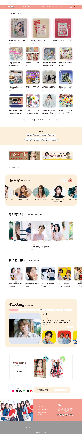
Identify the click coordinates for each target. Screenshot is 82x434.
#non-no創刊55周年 (30, 137)
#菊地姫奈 (37, 137)
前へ (24, 120)
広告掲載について (41, 411)
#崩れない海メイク (30, 135)
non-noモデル (21, 6)
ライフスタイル (54, 6)
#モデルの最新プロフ (44, 135)
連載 (25, 6)
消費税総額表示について (42, 412)
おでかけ (59, 6)
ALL (13, 309)
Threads (28, 391)
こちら (66, 411)
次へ (57, 120)
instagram (13, 391)
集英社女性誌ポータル (41, 415)
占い (66, 6)
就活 (50, 6)
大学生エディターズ (45, 6)
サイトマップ (40, 404)
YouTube (31, 391)
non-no (65, 415)
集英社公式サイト (41, 414)
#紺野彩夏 (43, 137)
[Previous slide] (38, 241)
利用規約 (39, 407)
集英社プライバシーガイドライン (43, 409)
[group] (25, 328)
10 (49, 119)
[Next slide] (65, 180)
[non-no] (10, 7)
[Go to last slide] (61, 180)
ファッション (33, 6)
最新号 (29, 6)
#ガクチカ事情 (52, 135)
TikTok (17, 391)
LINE (24, 391)
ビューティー (38, 6)
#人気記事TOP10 (46, 140)
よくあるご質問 (40, 406)
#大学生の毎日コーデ (37, 140)
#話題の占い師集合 (54, 140)
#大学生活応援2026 (28, 140)
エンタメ (63, 6)
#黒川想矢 (37, 135)
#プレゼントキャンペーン (51, 137)
